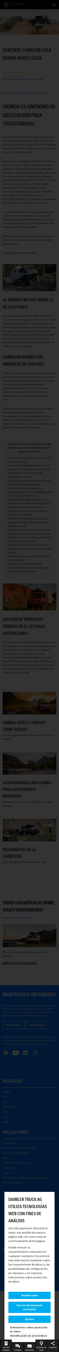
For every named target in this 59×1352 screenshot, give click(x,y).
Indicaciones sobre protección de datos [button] (29, 1329)
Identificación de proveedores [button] (28, 1335)
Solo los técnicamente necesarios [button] (29, 1307)
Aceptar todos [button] (29, 1295)
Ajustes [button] (29, 1319)
